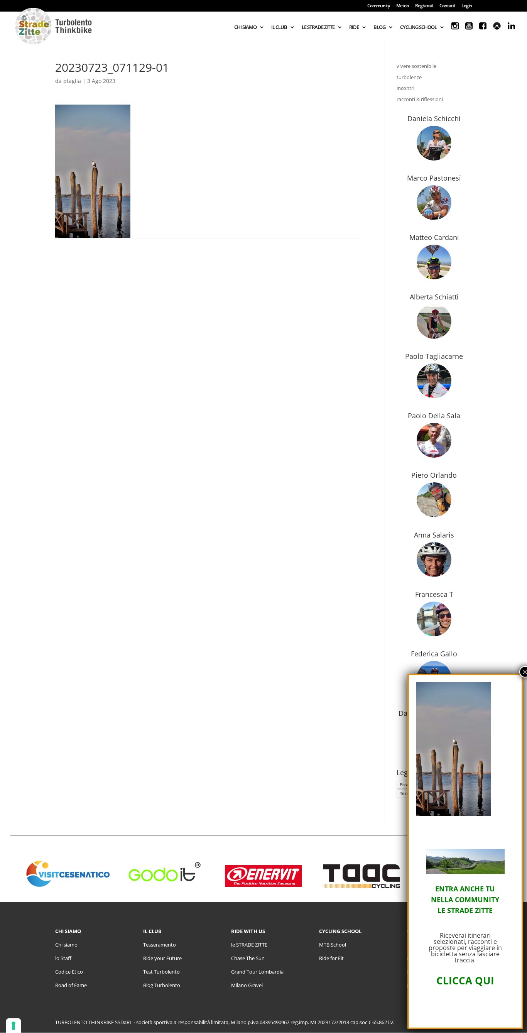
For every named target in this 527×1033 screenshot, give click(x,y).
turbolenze (409, 77)
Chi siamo (66, 944)
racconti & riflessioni (420, 99)
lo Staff (63, 958)
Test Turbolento (161, 971)
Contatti (447, 6)
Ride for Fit (331, 958)
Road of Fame (71, 985)
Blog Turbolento (161, 985)
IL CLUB (279, 27)
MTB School (332, 944)
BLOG (379, 27)
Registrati (424, 6)
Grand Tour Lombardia (257, 971)
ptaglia (72, 81)
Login (466, 6)
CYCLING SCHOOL (418, 27)
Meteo (402, 6)
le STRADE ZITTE (249, 944)
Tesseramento (159, 944)
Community (378, 6)
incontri (405, 88)
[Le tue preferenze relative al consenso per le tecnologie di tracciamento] (13, 1025)
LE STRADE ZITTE (318, 27)
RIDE (354, 27)
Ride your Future (162, 958)
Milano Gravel (247, 985)
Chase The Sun (248, 958)
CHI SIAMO (245, 27)
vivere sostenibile (416, 66)
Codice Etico (69, 971)
